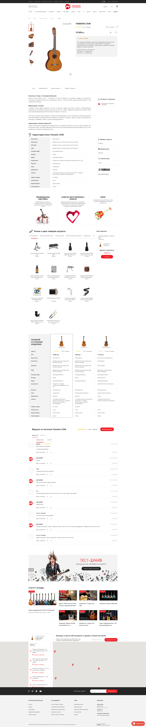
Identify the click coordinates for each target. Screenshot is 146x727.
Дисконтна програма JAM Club (81, 709)
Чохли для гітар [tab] (59, 235)
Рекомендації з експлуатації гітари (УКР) (107, 104)
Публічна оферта (32, 714)
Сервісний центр (78, 707)
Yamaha (52, 18)
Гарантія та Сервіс (58, 1)
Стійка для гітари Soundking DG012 (36, 254)
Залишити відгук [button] (107, 429)
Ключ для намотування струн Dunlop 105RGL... (70, 298)
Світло (88, 11)
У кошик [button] (107, 256)
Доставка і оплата (47, 1)
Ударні (73, 11)
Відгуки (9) (35, 435)
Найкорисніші (40, 440)
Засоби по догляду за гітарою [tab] (74, 235)
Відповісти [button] (114, 452)
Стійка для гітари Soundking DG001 (53, 254)
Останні (49, 440)
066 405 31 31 (100, 711)
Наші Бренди (32, 709)
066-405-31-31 (80, 53)
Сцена (94, 11)
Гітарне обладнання (40, 11)
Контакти (67, 1)
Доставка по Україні (56, 712)
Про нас (30, 1)
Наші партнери (77, 712)
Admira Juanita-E (106, 347)
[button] (70, 74)
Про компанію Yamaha (103, 174)
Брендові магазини (78, 704)
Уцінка (115, 11)
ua (104, 1)
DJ (83, 11)
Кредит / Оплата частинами (57, 714)
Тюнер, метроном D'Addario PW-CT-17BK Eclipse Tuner (37, 321)
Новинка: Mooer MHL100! (108, 603)
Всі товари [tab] (34, 235)
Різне (109, 11)
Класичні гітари (43, 18)
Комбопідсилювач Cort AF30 (53, 298)
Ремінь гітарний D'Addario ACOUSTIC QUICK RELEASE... (86, 298)
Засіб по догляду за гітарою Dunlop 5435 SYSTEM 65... (53, 276)
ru (102, 1)
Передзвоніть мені (111, 639)
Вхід (109, 1)
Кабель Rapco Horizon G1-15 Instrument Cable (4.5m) (53, 321)
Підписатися (111, 691)
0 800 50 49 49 (33, 6)
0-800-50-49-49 (81, 49)
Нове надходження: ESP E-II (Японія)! (42, 610)
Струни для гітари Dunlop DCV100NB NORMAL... (37, 298)
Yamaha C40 (84, 347)
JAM (29, 18)
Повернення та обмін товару (58, 709)
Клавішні (51, 11)
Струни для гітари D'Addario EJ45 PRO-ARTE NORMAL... (86, 276)
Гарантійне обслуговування (57, 707)
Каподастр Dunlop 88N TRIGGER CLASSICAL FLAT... (70, 276)
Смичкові (66, 11)
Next (31, 65)
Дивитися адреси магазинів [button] (91, 568)
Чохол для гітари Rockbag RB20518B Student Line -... (70, 254)
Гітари (30, 11)
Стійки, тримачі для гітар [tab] (46, 235)
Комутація (102, 11)
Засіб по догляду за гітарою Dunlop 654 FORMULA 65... (36, 276)
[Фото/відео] (68, 595)
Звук (79, 11)
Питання (42, 435)
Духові (58, 11)
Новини (30, 707)
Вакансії (76, 714)
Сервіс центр (38, 1)
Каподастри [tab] (87, 235)
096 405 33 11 (100, 709)
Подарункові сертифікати (34, 712)
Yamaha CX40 (106, 243)
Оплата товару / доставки (57, 704)
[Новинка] (43, 598)
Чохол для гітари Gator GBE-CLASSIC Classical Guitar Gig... (86, 254)
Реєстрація (114, 1)
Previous (31, 23)
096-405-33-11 (80, 51)
